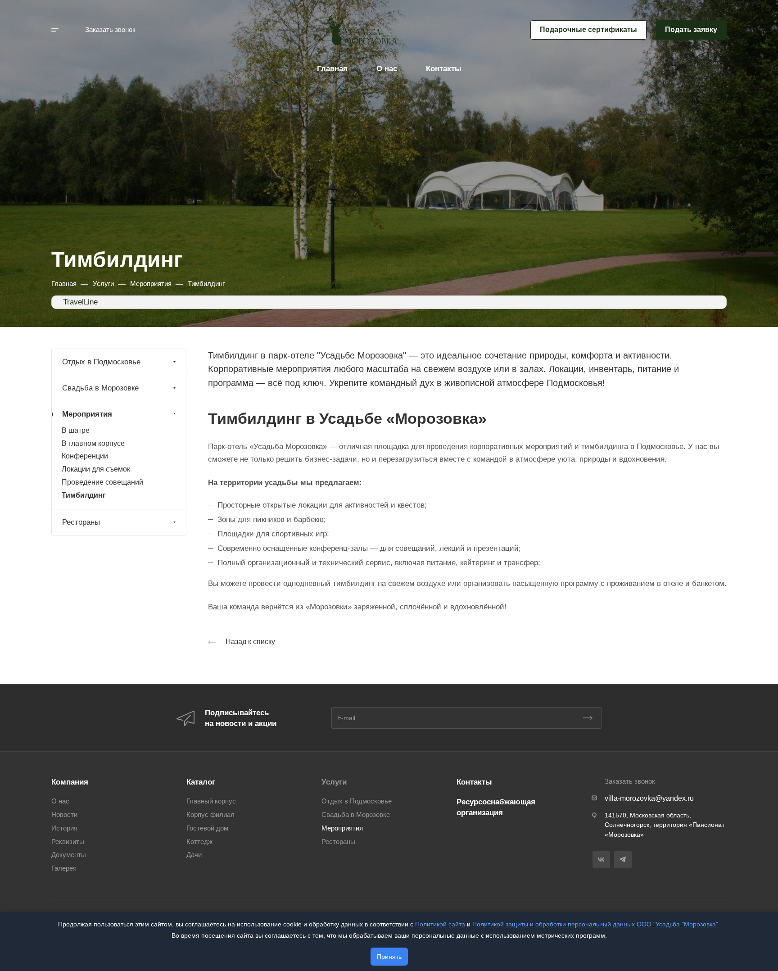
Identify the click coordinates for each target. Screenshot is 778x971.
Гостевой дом (207, 828)
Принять (389, 956)
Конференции (85, 456)
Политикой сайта (440, 924)
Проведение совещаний (102, 482)
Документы (68, 854)
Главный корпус (211, 801)
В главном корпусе (93, 443)
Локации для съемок (96, 469)
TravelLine (80, 302)
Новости (64, 814)
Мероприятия (87, 414)
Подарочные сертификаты (588, 29)
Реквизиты (67, 841)
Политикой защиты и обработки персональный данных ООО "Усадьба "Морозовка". (596, 924)
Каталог (200, 782)
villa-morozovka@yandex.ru (649, 798)
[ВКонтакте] (601, 859)
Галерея (64, 868)
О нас (60, 801)
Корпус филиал (210, 814)
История (64, 828)
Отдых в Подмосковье (101, 362)
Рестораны (81, 522)
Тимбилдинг (84, 495)
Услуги (334, 782)
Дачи (194, 854)
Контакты (474, 782)
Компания (69, 782)
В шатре (76, 430)
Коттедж (199, 841)
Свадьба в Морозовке (100, 388)
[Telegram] (623, 859)
